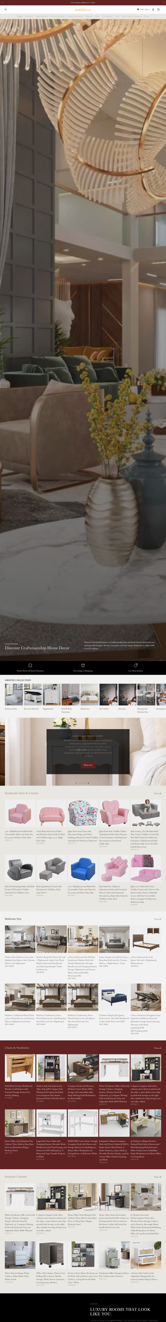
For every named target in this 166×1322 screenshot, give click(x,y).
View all (157, 793)
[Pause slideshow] (76, 783)
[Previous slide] (2, 2)
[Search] (5, 9)
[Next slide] (163, 2)
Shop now (83, 765)
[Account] (153, 9)
